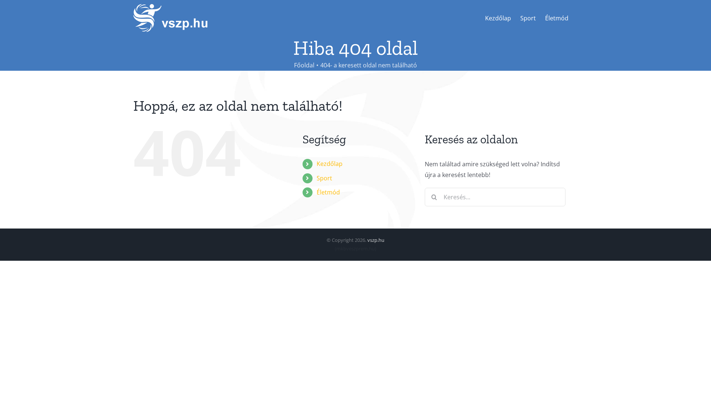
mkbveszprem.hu (355, 248)
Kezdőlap (330, 164)
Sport (324, 178)
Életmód (328, 192)
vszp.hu (375, 240)
